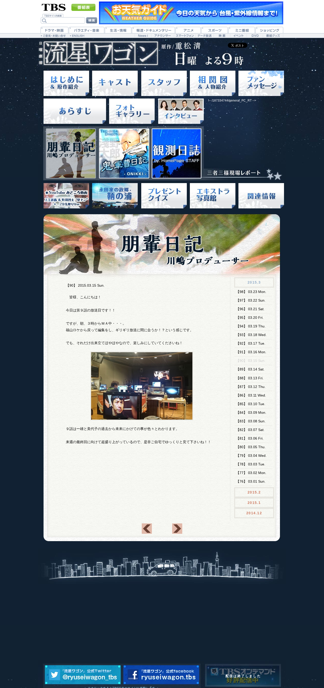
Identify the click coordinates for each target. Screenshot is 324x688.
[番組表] (83, 7)
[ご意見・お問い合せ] (53, 35)
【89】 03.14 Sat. (250, 369)
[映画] (222, 35)
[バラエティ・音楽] (86, 30)
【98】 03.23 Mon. (251, 292)
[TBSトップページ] (54, 7)
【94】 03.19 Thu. (251, 326)
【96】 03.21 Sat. (250, 309)
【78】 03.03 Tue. (250, 464)
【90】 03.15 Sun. (251, 361)
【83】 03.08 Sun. (251, 421)
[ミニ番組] (241, 30)
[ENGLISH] (78, 35)
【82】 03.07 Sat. (250, 430)
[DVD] (255, 35)
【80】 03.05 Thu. (251, 447)
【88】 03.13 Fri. (250, 378)
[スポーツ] (214, 30)
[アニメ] (188, 30)
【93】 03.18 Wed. (251, 335)
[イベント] (238, 35)
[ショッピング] (269, 30)
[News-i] (143, 35)
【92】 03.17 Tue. (250, 343)
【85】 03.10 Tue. (250, 404)
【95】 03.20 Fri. (250, 318)
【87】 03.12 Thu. (251, 387)
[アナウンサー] (162, 35)
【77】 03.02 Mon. (251, 473)
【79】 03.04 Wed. (251, 456)
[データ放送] (204, 35)
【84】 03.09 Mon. (251, 412)
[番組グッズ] (273, 35)
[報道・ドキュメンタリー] (153, 30)
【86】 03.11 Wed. (251, 395)
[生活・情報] (118, 30)
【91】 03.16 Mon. (251, 352)
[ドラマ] (54, 30)
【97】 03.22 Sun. (251, 300)
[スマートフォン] (184, 35)
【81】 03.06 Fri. (250, 438)
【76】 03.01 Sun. (251, 481)
